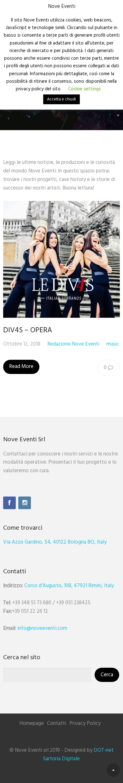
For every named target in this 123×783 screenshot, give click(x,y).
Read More (21, 366)
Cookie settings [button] (84, 89)
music (112, 344)
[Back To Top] (113, 770)
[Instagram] (24, 503)
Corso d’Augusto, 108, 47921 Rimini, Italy (69, 585)
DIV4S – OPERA (27, 330)
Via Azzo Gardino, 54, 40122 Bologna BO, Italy (55, 542)
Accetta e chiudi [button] (61, 99)
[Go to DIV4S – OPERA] (61, 259)
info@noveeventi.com (42, 628)
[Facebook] (9, 503)
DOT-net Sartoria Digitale (78, 754)
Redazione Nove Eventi (73, 344)
